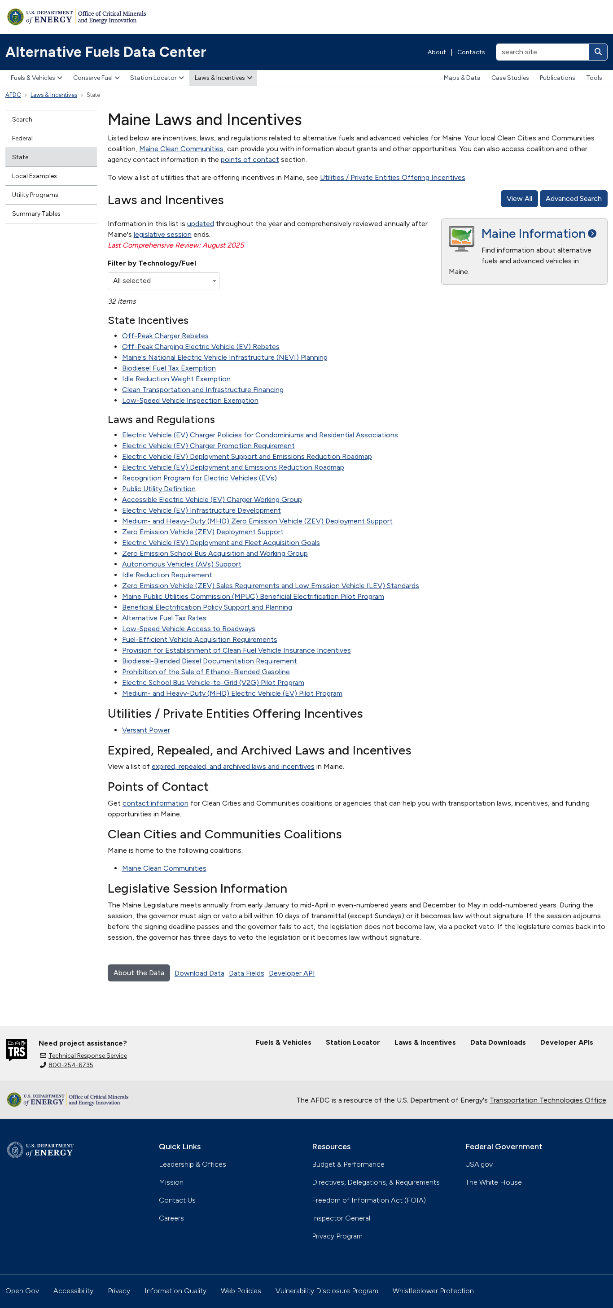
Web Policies (241, 1290)
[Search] (598, 52)
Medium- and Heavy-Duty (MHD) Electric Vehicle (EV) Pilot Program (232, 693)
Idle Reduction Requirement (167, 575)
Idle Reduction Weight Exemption (176, 379)
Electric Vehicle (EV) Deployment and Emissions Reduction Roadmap (233, 467)
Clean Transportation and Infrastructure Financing (203, 389)
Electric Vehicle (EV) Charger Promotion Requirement (208, 445)
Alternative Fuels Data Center (105, 52)
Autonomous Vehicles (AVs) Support (181, 564)
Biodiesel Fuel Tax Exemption (169, 368)
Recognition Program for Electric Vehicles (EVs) (199, 478)
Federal (22, 138)
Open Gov (22, 1290)
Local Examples (34, 176)
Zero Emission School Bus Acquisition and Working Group (215, 553)
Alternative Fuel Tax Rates (164, 618)
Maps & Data (462, 78)
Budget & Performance (348, 1164)
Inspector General (341, 1218)
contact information (155, 803)
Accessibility (73, 1290)
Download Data (199, 973)
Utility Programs (35, 195)
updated (200, 223)
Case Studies (510, 78)
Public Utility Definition (159, 488)
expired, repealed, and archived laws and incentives (233, 766)
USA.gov (479, 1164)
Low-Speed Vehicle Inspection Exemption (190, 400)
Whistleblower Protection (433, 1290)
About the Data (139, 972)
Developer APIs (566, 1042)
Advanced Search (574, 198)
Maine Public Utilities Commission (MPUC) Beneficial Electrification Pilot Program (253, 596)
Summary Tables (36, 214)
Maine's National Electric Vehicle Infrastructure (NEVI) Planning (225, 357)
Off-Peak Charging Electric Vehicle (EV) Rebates (201, 346)
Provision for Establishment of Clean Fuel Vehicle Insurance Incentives (236, 650)
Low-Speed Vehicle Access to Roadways (188, 628)
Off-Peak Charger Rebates (165, 335)
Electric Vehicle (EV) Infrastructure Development (201, 510)
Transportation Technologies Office (548, 1100)
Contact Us (177, 1200)
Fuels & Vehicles (33, 78)
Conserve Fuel (93, 78)
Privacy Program (337, 1236)
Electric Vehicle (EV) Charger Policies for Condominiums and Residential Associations (260, 435)
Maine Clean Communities (181, 148)
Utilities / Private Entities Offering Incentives (392, 177)
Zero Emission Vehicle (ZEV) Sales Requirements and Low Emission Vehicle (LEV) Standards (270, 585)
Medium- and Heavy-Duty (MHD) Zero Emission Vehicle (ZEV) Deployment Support (257, 521)
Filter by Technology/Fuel (152, 263)
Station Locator (153, 78)
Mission (171, 1182)
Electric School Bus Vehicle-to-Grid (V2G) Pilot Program (213, 682)
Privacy (119, 1290)
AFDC (13, 95)
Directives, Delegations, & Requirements (376, 1182)
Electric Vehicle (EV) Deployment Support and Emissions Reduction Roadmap (247, 456)
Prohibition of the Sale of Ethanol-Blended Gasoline (206, 671)
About (437, 52)
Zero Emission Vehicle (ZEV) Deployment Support (203, 532)
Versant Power (146, 730)
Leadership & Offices (192, 1164)
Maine (534, 233)
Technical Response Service (87, 1055)
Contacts (471, 52)
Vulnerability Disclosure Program (327, 1290)
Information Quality (175, 1290)
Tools (594, 78)
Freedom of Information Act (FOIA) (369, 1200)
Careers (171, 1218)
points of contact (250, 159)
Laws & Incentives (220, 78)
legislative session (163, 234)
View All (519, 198)
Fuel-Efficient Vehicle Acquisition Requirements (199, 639)
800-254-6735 (70, 1065)
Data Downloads (498, 1042)
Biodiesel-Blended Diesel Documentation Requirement (209, 661)
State (20, 157)
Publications (557, 78)
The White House (493, 1182)
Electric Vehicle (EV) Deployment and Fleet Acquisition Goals (221, 542)
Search (22, 119)
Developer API (292, 973)
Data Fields (246, 973)
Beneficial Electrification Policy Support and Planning (207, 607)
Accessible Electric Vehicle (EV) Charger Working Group (212, 499)
